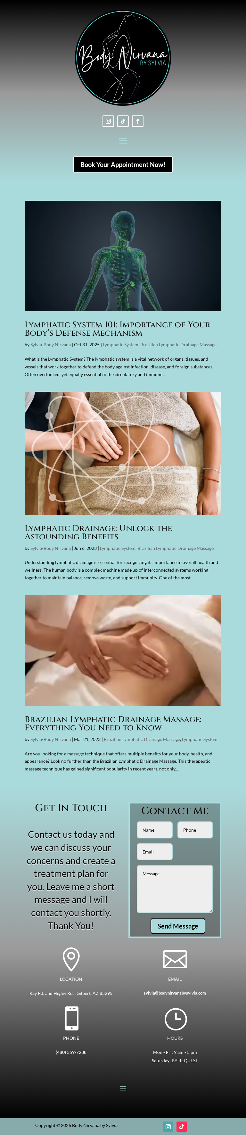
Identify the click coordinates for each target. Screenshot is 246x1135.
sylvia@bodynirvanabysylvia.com (175, 993)
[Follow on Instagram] (108, 121)
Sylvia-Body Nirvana (50, 344)
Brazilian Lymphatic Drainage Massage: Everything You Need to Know (113, 724)
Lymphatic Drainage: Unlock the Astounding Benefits (98, 532)
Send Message (178, 926)
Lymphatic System (120, 344)
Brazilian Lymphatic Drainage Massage (178, 344)
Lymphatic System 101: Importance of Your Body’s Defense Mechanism (117, 329)
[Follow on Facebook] (138, 121)
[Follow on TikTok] (123, 121)
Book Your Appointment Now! (123, 164)
